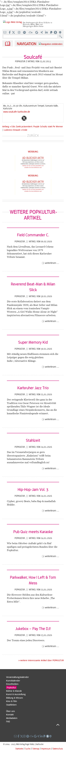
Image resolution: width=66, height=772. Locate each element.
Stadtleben (11, 704)
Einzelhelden (12, 683)
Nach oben (32, 725)
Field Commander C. (33, 234)
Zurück (33, 135)
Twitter (24, 118)
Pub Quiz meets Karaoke (33, 531)
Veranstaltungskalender (17, 677)
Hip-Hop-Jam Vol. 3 (33, 489)
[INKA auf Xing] (42, 32)
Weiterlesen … (52, 262)
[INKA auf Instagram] (19, 32)
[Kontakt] (5, 32)
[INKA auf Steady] (55, 32)
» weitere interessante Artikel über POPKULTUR (41, 660)
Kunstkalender (13, 680)
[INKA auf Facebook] (10, 32)
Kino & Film (11, 701)
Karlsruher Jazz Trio (33, 387)
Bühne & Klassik (14, 690)
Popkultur (20, 241)
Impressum (46, 748)
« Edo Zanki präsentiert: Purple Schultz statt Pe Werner (36, 126)
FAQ (8, 721)
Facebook (18, 118)
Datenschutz (58, 748)
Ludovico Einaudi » (13, 129)
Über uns (10, 711)
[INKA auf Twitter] (13, 32)
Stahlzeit (33, 440)
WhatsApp (11, 118)
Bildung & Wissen (14, 697)
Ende (24, 129)
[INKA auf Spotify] (24, 32)
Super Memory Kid (33, 342)
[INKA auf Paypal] (51, 32)
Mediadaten (11, 718)
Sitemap (35, 748)
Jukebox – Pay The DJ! (33, 628)
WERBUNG (33, 151)
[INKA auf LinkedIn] (46, 32)
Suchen (61, 37)
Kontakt (10, 714)
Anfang (5, 126)
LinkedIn (36, 118)
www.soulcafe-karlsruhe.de (16, 111)
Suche (27, 748)
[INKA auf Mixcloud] (31, 32)
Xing (42, 118)
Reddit (30, 118)
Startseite (19, 748)
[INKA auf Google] (37, 32)
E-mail (5, 118)
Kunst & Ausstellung (16, 694)
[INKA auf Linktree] (60, 32)
